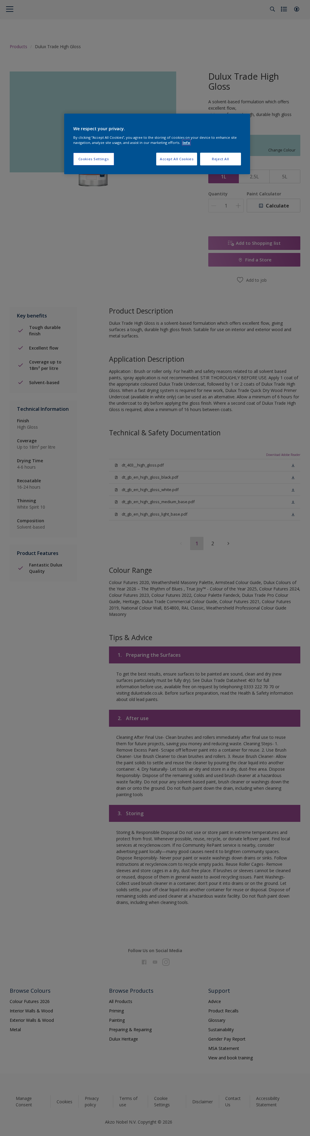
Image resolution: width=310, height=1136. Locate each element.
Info (186, 142)
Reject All (220, 159)
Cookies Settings (93, 159)
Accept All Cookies (176, 159)
